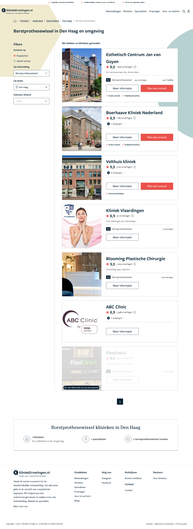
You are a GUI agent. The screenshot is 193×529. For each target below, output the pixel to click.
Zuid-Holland (52, 20)
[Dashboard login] (188, 11)
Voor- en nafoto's (171, 11)
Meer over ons (21, 506)
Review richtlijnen (133, 478)
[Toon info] (135, 66)
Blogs (77, 500)
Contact (128, 490)
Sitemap (149, 523)
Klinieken (127, 11)
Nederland (38, 20)
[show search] (183, 11)
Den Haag (67, 20)
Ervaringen (154, 11)
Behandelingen (113, 11)
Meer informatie (122, 88)
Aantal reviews (23, 60)
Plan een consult (156, 88)
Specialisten (141, 11)
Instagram (106, 478)
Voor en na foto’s (82, 496)
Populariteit (22, 55)
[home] (17, 11)
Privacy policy (181, 523)
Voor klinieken (160, 478)
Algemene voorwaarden (164, 523)
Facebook (106, 482)
